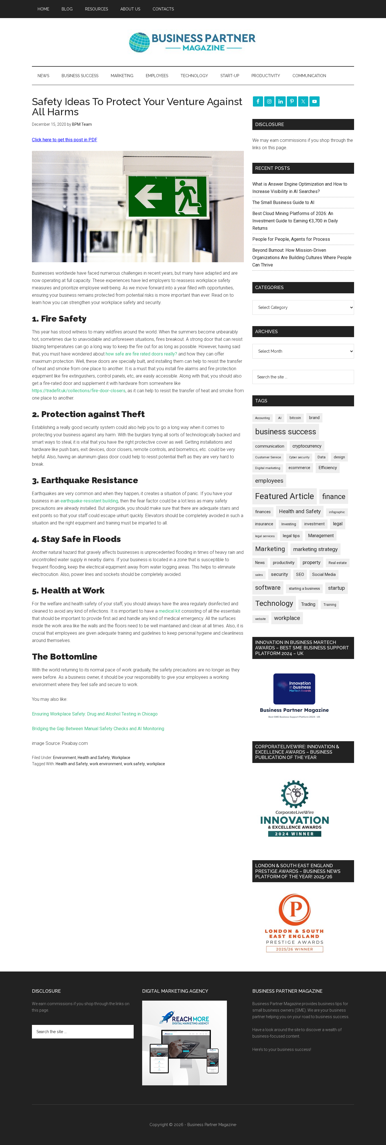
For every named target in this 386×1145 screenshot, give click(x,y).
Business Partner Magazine (193, 42)
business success (285, 431)
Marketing (270, 549)
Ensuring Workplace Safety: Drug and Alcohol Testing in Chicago (95, 714)
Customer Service (268, 457)
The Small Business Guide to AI (283, 202)
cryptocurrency (307, 446)
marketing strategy (315, 549)
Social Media (324, 574)
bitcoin (295, 418)
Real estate (338, 563)
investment (314, 524)
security (279, 574)
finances (263, 511)
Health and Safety (94, 757)
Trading (308, 604)
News (260, 562)
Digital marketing (267, 468)
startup (336, 588)
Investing (288, 524)
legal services (265, 536)
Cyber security (299, 457)
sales (259, 575)
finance (333, 496)
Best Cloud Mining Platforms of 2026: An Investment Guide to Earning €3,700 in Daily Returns (295, 221)
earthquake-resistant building (89, 501)
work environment (106, 764)
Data (322, 457)
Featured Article (284, 496)
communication (269, 446)
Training (330, 605)
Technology (274, 603)
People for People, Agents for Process (291, 239)
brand (314, 417)
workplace (156, 764)
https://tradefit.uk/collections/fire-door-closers (78, 390)
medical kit (169, 611)
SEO (300, 574)
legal (337, 523)
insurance (264, 524)
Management (321, 535)
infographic (337, 512)
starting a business (304, 588)
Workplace (121, 757)
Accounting (262, 418)
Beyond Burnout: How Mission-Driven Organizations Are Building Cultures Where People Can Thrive (302, 258)
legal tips (291, 535)
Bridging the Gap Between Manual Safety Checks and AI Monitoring (98, 728)
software (268, 587)
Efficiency (327, 467)
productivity (283, 562)
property (311, 562)
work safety (134, 764)
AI (279, 418)
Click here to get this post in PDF (64, 139)
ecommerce (299, 467)
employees (269, 480)
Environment (64, 757)
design (339, 457)
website (260, 619)
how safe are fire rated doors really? (141, 354)
